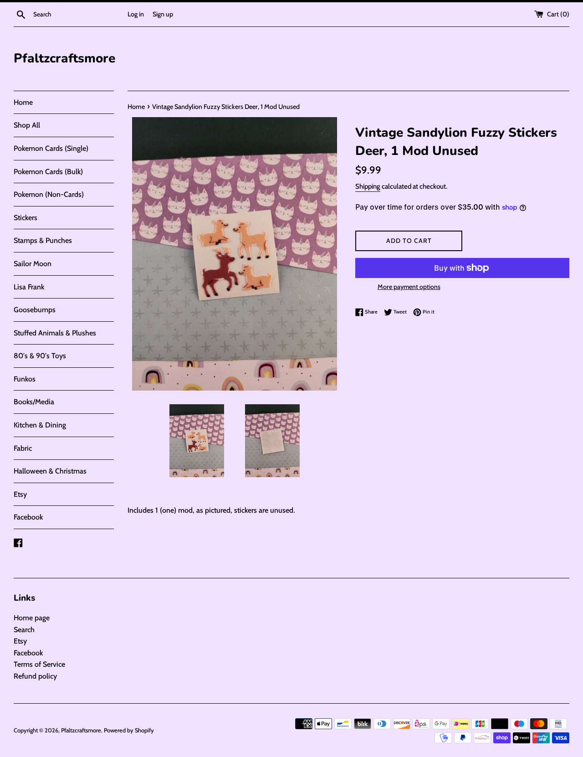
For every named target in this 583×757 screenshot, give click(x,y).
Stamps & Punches (43, 240)
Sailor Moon (32, 263)
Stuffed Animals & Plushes (55, 333)
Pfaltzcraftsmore (64, 58)
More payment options (409, 287)
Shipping (367, 186)
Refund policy (35, 676)
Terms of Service (39, 664)
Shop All (27, 125)
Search (24, 629)
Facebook (28, 517)
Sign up (163, 14)
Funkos (25, 379)
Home (23, 102)
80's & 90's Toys (40, 355)
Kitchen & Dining (40, 425)
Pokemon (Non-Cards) (49, 194)
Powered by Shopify (129, 730)
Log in (136, 14)
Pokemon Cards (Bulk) (48, 171)
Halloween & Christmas (50, 471)
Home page (32, 617)
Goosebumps (35, 309)
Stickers (25, 217)
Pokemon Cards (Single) (51, 148)
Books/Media (34, 401)
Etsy (20, 494)
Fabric (23, 448)
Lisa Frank (29, 287)
